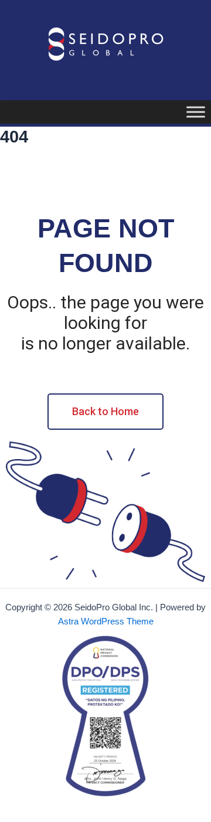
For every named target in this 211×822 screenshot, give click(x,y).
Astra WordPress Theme (106, 621)
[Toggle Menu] (195, 111)
